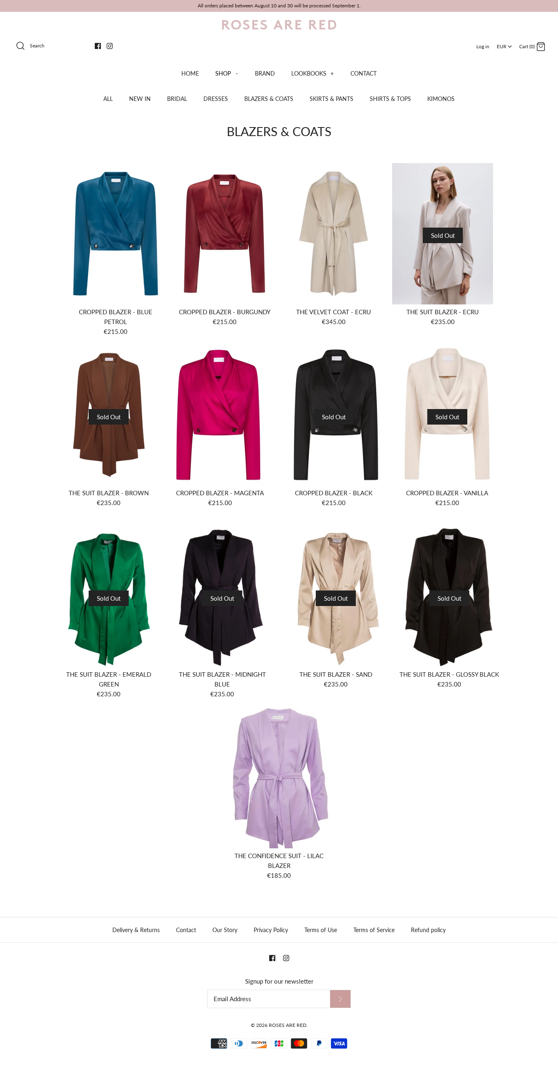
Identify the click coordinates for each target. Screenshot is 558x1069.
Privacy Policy (271, 929)
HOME (190, 73)
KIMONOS (441, 98)
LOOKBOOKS (312, 73)
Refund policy (428, 929)
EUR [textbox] (505, 44)
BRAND (265, 73)
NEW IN (140, 98)
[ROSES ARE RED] (279, 25)
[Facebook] (98, 46)
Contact (186, 929)
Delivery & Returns (136, 929)
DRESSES (215, 98)
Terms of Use (320, 929)
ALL (108, 98)
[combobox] (504, 43)
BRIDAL (177, 98)
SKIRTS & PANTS (331, 98)
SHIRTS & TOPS (390, 98)
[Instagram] (110, 46)
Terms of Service (374, 929)
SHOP (226, 73)
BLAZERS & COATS (268, 98)
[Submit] (340, 999)
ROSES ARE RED (287, 1025)
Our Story (224, 929)
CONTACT (363, 73)
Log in (482, 46)
